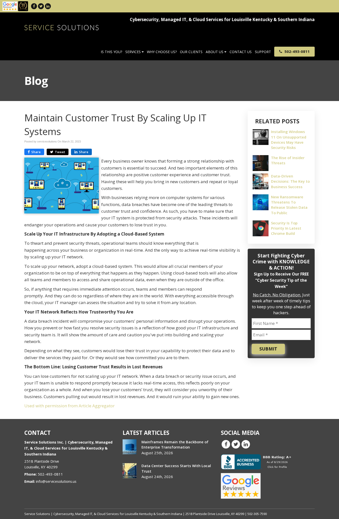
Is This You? (111, 51)
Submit (268, 349)
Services (133, 51)
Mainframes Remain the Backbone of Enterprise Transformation (174, 444)
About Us (215, 51)
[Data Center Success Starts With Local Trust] (129, 470)
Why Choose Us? (162, 51)
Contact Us (241, 51)
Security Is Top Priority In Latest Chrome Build (286, 228)
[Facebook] (34, 6)
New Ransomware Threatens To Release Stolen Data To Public (289, 204)
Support (263, 51)
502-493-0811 (296, 51)
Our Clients (191, 51)
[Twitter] (40, 6)
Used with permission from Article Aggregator (69, 406)
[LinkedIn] (47, 6)
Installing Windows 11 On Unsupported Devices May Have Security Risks (288, 139)
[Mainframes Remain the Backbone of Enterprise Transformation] (129, 446)
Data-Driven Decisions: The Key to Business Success (290, 181)
